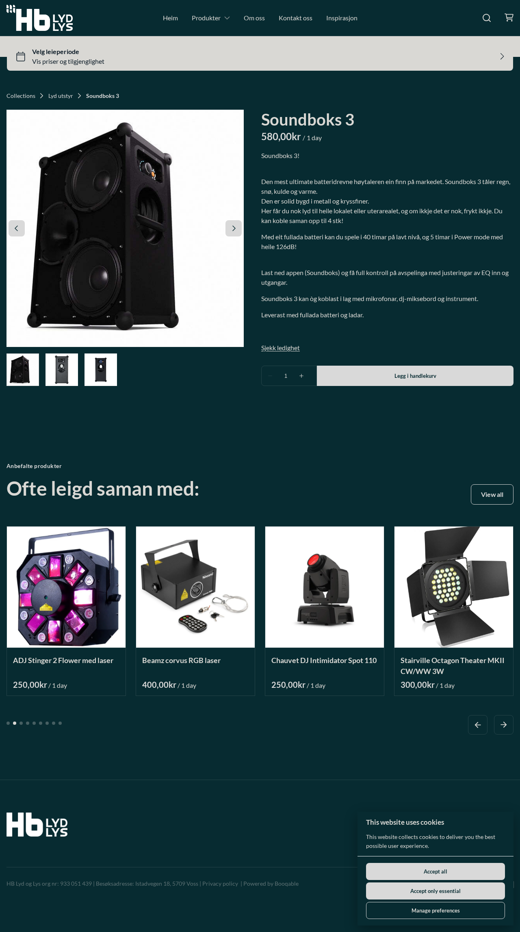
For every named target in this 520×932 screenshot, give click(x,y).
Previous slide (478, 724)
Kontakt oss (295, 18)
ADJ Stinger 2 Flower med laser (63, 659)
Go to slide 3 (21, 723)
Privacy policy (220, 883)
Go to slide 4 (27, 723)
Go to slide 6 (40, 723)
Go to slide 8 (53, 723)
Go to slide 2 (14, 723)
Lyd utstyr (60, 96)
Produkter (206, 18)
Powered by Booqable (271, 883)
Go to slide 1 (8, 723)
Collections (20, 96)
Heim (170, 18)
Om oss (254, 18)
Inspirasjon (342, 18)
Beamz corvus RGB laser (181, 659)
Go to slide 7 (47, 723)
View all (492, 494)
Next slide (504, 724)
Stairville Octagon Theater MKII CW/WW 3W (453, 665)
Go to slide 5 (34, 723)
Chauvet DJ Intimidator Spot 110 (324, 659)
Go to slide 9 (60, 723)
